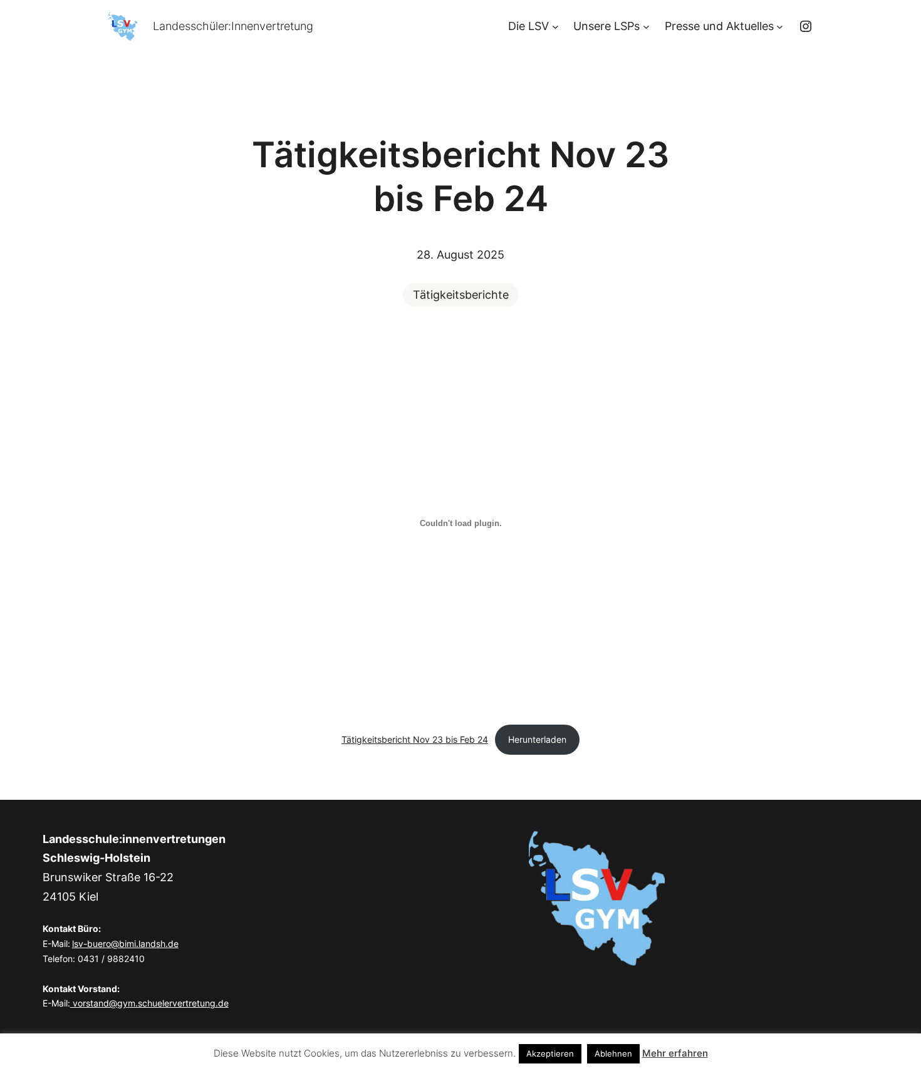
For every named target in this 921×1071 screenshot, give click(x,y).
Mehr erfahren (675, 1053)
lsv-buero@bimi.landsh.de (125, 943)
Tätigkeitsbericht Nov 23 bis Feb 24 (414, 739)
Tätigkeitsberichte (461, 294)
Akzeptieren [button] (550, 1053)
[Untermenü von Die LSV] (555, 26)
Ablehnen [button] (613, 1053)
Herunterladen (537, 739)
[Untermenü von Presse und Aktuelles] (779, 26)
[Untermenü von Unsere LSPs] (646, 26)
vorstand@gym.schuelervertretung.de (149, 1003)
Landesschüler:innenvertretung (233, 26)
